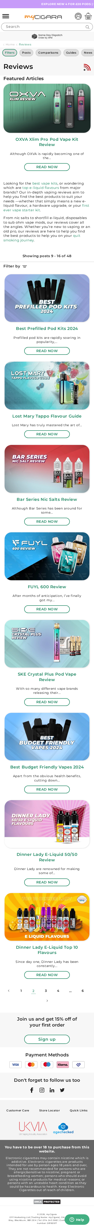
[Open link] (47, 108)
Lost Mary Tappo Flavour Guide (46, 416)
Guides (71, 52)
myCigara (51, 1214)
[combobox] (47, 27)
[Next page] (47, 1001)
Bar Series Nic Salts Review (47, 499)
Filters (9, 52)
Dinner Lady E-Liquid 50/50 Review (47, 857)
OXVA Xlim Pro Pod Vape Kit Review (47, 142)
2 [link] (33, 991)
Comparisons (48, 52)
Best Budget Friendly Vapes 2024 (47, 767)
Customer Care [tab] (17, 1110)
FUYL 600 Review (47, 586)
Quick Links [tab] (79, 1110)
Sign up (47, 1039)
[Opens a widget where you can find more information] (76, 1220)
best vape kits (44, 183)
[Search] (88, 27)
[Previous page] (9, 991)
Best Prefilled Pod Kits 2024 (47, 328)
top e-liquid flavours (40, 188)
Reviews (25, 44)
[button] (6, 16)
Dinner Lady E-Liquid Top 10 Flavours (47, 950)
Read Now (47, 167)
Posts (26, 52)
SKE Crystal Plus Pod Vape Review (47, 677)
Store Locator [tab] (49, 1110)
